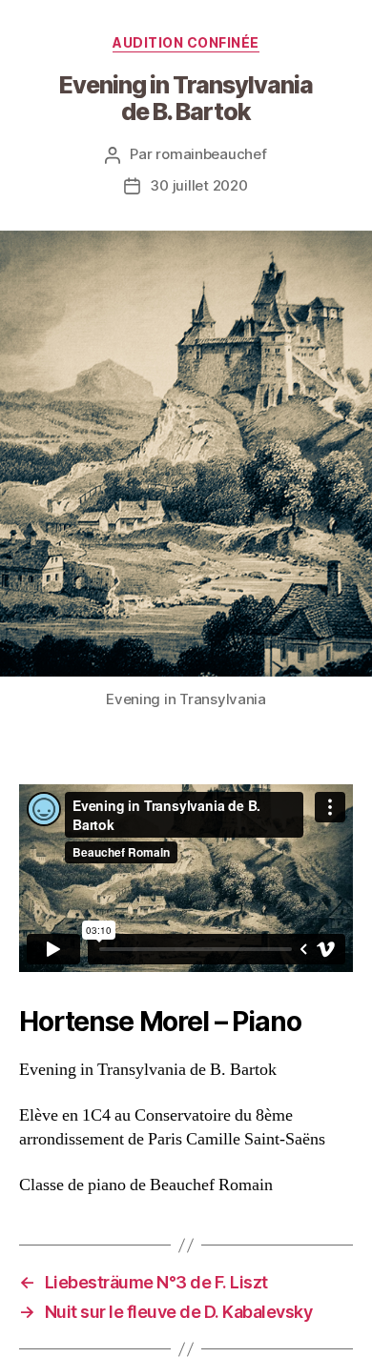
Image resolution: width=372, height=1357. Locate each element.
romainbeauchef (210, 154)
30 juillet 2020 (198, 185)
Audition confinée (186, 42)
